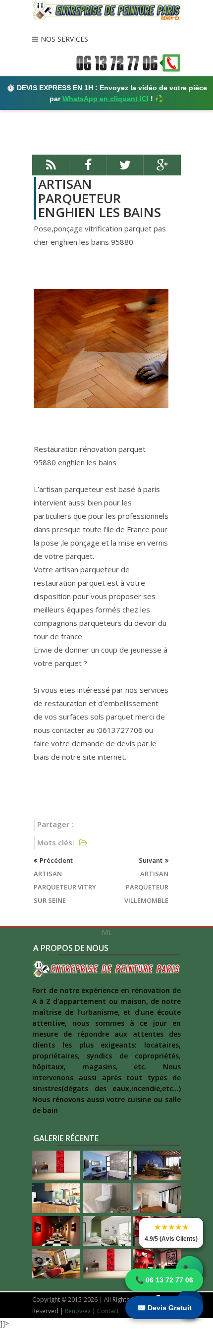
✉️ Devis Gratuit (164, 1308)
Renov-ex (78, 1311)
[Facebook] (87, 169)
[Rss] (50, 169)
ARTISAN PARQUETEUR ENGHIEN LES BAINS (99, 198)
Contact (108, 1311)
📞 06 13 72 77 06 (164, 1280)
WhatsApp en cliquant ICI (105, 99)
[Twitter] (125, 169)
